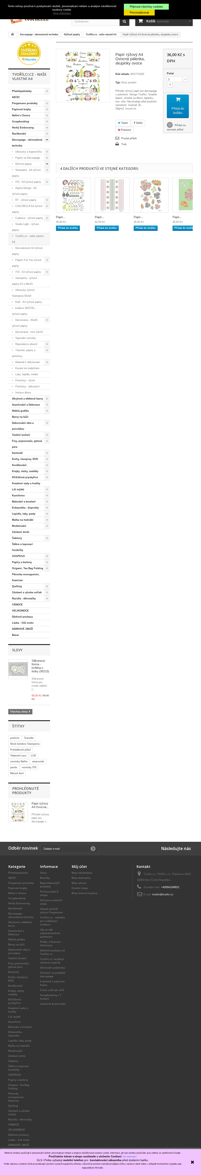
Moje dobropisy (81, 877)
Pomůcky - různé (25, 380)
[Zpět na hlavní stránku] (12, 34)
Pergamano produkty (24, 103)
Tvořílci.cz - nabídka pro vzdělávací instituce (52, 921)
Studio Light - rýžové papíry (25, 227)
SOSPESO (18, 556)
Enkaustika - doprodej (25, 507)
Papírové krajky (21, 109)
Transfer (29, 737)
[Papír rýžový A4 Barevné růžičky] (151, 195)
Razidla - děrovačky (24, 598)
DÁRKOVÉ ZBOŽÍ (22, 628)
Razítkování (19, 133)
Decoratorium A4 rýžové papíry (27, 251)
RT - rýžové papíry (26, 199)
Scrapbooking (20, 121)
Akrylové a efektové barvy (27, 398)
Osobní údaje (80, 888)
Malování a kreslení (24, 501)
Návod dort (17, 773)
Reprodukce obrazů (26, 344)
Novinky (45, 877)
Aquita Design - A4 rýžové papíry (24, 191)
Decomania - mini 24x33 (29, 331)
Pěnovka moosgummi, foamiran (25, 577)
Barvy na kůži (20, 416)
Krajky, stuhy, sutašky (25, 471)
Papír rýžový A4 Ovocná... (40, 805)
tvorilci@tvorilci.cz (162, 894)
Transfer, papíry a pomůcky (23, 353)
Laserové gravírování (53, 1003)
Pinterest (125, 129)
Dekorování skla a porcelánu (23, 425)
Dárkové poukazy (22, 616)
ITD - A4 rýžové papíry (28, 181)
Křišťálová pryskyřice (25, 477)
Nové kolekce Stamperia (24, 743)
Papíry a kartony (22, 562)
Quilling (17, 586)
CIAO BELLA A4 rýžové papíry (27, 209)
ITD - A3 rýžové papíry (28, 271)
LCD (33, 755)
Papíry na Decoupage (27, 157)
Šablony (17, 538)
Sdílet (139, 122)
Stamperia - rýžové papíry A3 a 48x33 (24, 281)
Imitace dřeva (23, 392)
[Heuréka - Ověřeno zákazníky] (29, 52)
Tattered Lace (18, 755)
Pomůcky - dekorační (27, 386)
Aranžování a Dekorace (26, 404)
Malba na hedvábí (22, 519)
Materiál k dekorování (27, 362)
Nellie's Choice (21, 115)
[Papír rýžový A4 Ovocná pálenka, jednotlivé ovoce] (73, 195)
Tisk (123, 144)
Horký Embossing (23, 127)
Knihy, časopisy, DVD (25, 459)
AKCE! (16, 97)
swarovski (38, 761)
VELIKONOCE (20, 610)
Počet (170, 73)
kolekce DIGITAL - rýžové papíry (24, 311)
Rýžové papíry (23, 163)
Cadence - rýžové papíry (29, 218)
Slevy (17, 650)
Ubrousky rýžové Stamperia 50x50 (23, 293)
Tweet (124, 122)
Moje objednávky (82, 872)
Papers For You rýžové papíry (26, 262)
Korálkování (19, 465)
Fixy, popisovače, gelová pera (27, 444)
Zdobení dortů (20, 532)
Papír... (60, 217)
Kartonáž (17, 452)
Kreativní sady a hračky (26, 483)
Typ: (118, 82)
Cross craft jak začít (52, 990)
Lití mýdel (18, 489)
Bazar (15, 634)
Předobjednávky (22, 91)
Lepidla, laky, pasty (23, 513)
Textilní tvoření (21, 434)
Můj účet (79, 866)
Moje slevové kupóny (84, 893)
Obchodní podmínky (52, 967)
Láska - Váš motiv (23, 622)
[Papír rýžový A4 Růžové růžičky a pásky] (112, 195)
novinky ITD (29, 767)
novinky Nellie (18, 761)
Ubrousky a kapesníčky (28, 151)
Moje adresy (79, 883)
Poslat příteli (129, 138)
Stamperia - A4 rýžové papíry (26, 172)
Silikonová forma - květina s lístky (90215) (40, 666)
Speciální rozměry (25, 338)
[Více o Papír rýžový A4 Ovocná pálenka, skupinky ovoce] (18, 812)
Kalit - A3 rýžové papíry (28, 301)
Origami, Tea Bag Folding (27, 568)
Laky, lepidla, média (26, 374)
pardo (13, 767)
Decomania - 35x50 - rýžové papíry (25, 323)
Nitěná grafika (20, 410)
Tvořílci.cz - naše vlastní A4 (28, 239)
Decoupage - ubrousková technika (27, 142)
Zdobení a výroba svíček (27, 592)
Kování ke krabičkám (27, 368)
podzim (14, 737)
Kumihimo (18, 495)
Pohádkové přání (20, 749)
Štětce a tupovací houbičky (22, 547)
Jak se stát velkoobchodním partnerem (50, 933)
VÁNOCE (17, 604)
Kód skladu (122, 74)
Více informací (62, 13)
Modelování (19, 525)
